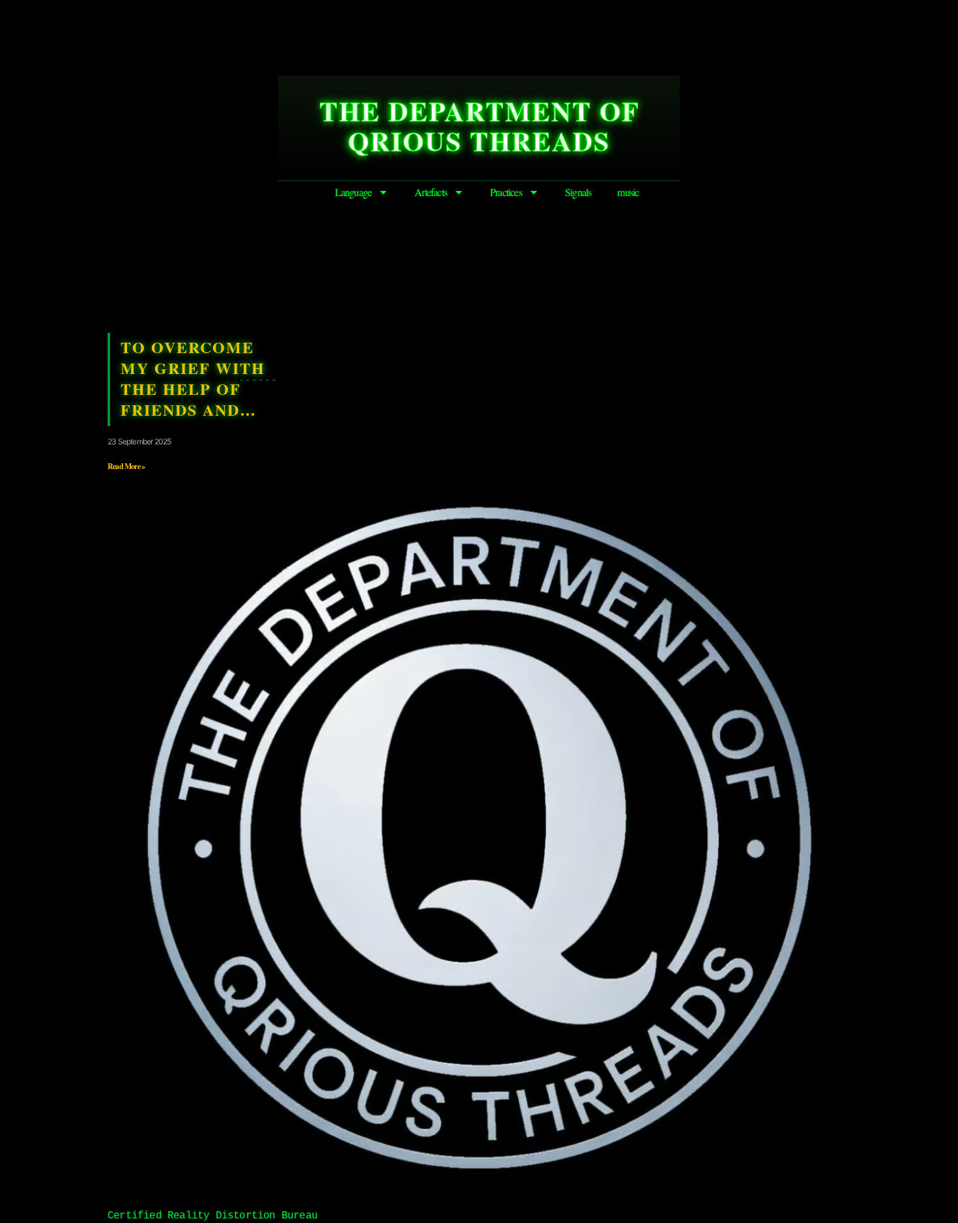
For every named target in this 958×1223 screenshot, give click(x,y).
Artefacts (430, 192)
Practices (506, 192)
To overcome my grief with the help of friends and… (193, 378)
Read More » (126, 466)
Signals (578, 192)
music (628, 192)
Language (353, 192)
